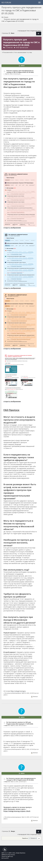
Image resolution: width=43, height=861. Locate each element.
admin (22, 65)
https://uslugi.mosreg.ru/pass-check (17, 811)
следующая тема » (35, 31)
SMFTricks (10, 856)
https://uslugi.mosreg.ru (18, 691)
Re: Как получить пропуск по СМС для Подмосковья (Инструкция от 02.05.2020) (19, 723)
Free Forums (11, 854)
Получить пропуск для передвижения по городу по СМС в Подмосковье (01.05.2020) (20, 71)
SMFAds (4, 854)
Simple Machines (20, 853)
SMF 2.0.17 (5, 853)
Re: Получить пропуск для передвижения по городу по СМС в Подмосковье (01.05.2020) (21, 779)
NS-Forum (6, 2)
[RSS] (5, 850)
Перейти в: (25, 838)
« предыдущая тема (23, 31)
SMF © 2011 (12, 853)
